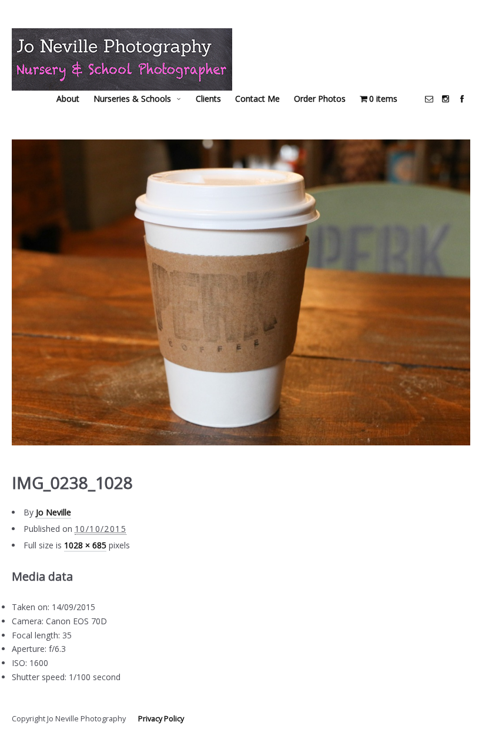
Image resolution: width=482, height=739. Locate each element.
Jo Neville (53, 512)
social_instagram (445, 99)
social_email (429, 99)
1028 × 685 (85, 545)
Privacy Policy (161, 719)
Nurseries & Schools (132, 98)
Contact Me (257, 98)
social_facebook (462, 99)
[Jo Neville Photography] (122, 59)
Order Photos (320, 98)
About (67, 98)
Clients (208, 98)
